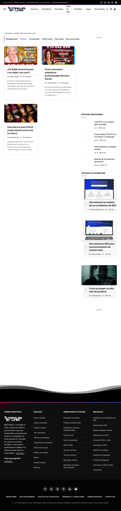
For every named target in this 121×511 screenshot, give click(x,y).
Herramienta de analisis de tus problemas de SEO (102, 204)
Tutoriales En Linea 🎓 (11, 33)
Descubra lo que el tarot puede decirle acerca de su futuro (20, 130)
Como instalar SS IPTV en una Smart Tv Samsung (105, 135)
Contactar (110, 497)
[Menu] (5, 9)
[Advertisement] (60, 22)
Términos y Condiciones (73, 497)
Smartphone (46, 9)
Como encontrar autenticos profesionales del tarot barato (57, 74)
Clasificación (47, 39)
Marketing (78, 9)
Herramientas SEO (33, 2)
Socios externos (27, 497)
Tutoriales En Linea (98, 209)
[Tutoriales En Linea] (16, 9)
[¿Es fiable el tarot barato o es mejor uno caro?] (20, 55)
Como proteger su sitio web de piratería (101, 290)
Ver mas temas (45, 2)
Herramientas (99, 9)
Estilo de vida (68, 9)
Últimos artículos (19, 2)
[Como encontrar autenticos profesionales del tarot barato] (58, 55)
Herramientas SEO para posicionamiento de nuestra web (102, 246)
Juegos (88, 9)
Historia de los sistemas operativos (104, 160)
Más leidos (59, 39)
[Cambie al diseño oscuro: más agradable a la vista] (107, 9)
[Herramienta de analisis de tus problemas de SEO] (99, 189)
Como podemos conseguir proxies (105, 148)
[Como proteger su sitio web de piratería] (99, 275)
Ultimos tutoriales (40, 423)
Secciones (34, 9)
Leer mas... (20, 453)
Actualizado (34, 39)
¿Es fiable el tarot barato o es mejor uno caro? (20, 71)
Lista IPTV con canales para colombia (104, 123)
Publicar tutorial (40, 428)
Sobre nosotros (8, 2)
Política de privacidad (48, 497)
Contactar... (8, 461)
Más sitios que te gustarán (60, 2)
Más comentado (73, 39)
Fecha (23, 39)
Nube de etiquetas (25, 33)
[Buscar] (111, 9)
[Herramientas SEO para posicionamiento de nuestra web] (99, 231)
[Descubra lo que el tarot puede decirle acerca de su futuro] (20, 113)
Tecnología (59, 9)
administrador (14, 76)
